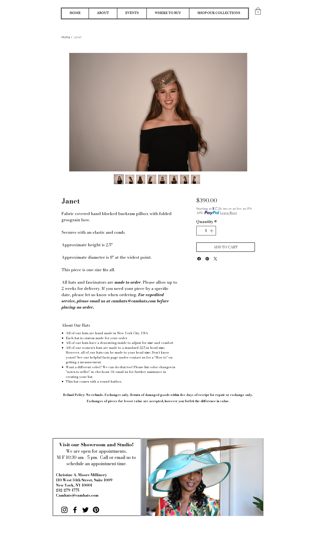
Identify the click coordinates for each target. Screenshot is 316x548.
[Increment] (212, 230)
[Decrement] (200, 230)
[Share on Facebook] (199, 258)
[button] (258, 11)
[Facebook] (75, 510)
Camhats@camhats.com (77, 495)
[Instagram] (64, 510)
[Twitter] (85, 510)
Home (65, 37)
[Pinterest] (96, 510)
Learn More (228, 213)
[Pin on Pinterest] (207, 258)
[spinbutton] (206, 230)
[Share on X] (215, 258)
